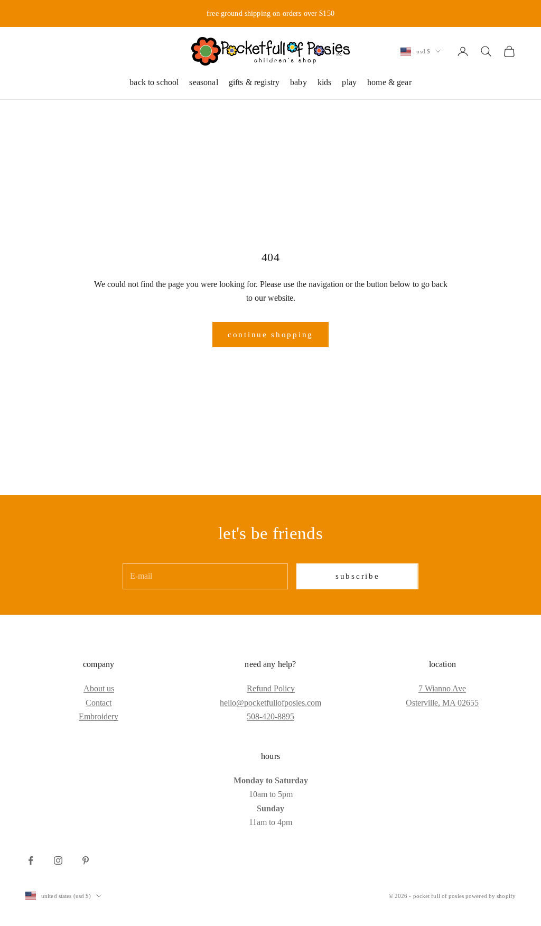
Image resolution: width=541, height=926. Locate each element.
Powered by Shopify (490, 896)
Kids (325, 82)
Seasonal (203, 82)
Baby (298, 82)
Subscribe (357, 576)
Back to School (154, 82)
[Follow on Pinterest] (85, 860)
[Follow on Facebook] (30, 860)
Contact (98, 702)
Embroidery (98, 716)
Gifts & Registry (254, 82)
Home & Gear (389, 82)
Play (349, 82)
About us (98, 688)
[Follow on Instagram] (58, 860)
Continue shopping (270, 334)
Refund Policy (271, 688)
